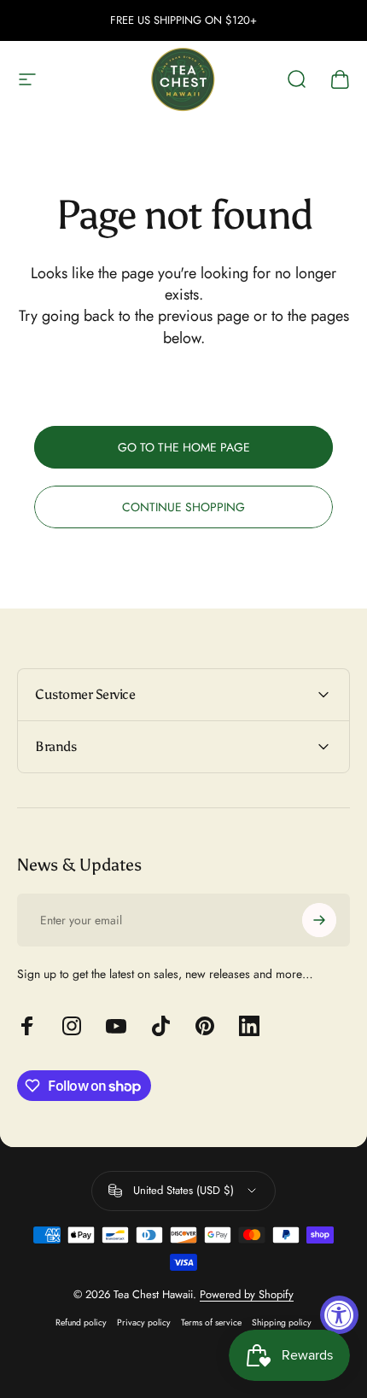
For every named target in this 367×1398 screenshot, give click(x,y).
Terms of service (211, 1322)
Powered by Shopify (247, 1294)
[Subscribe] (319, 920)
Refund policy (81, 1322)
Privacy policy (144, 1322)
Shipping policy (282, 1322)
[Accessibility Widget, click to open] (339, 1315)
